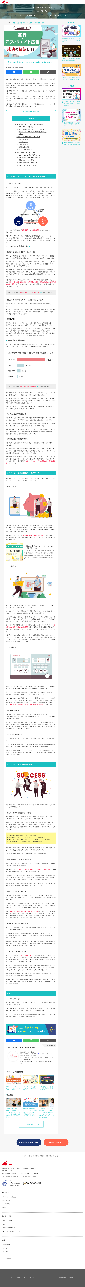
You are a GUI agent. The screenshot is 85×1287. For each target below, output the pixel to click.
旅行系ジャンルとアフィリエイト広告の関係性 (30, 124)
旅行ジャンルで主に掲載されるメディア (28, 137)
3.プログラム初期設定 (9, 1227)
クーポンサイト (23, 142)
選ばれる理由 (6, 1200)
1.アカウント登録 (7, 1220)
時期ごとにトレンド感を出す (27, 160)
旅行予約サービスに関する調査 (28, 386)
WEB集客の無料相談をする (31, 111)
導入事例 (5, 1251)
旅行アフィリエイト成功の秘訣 (26, 152)
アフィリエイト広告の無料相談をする (17, 246)
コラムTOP (29, 1124)
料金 (4, 1207)
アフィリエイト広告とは (26, 127)
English (36, 1173)
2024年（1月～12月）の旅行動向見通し (29, 292)
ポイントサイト (23, 139)
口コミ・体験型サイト (25, 149)
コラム (5, 1248)
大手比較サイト (23, 144)
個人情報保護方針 (63, 1277)
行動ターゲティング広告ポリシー (32, 1176)
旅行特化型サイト (24, 147)
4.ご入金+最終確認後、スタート (11, 1231)
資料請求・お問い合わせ (30, 1142)
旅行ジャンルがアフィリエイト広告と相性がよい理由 (32, 133)
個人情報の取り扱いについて (10, 1176)
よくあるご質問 (7, 1258)
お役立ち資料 (6, 1244)
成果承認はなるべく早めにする (28, 162)
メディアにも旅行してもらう (27, 165)
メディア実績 (6, 1204)
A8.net (39, 1054)
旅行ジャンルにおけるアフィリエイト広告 (31, 129)
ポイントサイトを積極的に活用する (29, 157)
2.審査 (5, 1224)
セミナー (5, 1255)
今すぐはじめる (57, 1142)
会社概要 (71, 1277)
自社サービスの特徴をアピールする (29, 155)
